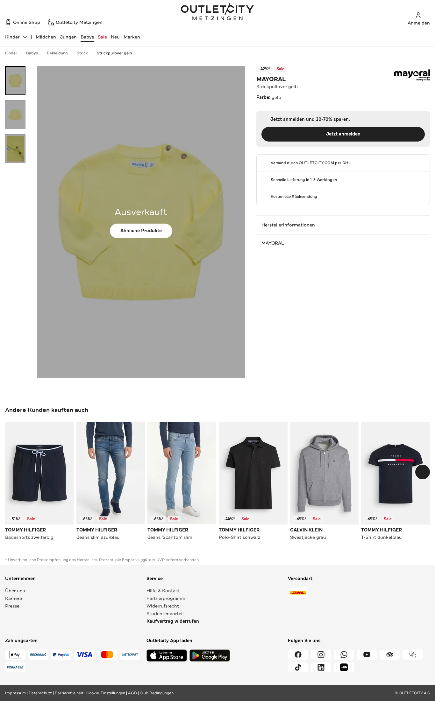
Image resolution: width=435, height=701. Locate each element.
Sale (102, 37)
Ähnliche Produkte (141, 231)
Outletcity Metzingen (217, 12)
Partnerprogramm (165, 598)
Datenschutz (40, 693)
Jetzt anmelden (343, 134)
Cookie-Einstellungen (105, 693)
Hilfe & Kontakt (163, 590)
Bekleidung (57, 53)
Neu (115, 37)
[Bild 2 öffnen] (15, 114)
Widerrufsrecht (162, 606)
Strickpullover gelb (114, 53)
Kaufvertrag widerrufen (172, 621)
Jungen (68, 37)
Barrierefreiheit (69, 693)
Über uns (15, 590)
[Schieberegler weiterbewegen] (422, 472)
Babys (87, 37)
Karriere (13, 598)
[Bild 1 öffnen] (15, 80)
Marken (132, 37)
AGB (132, 693)
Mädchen (46, 37)
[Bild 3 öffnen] (15, 148)
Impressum (15, 693)
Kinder (11, 53)
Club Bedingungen (157, 693)
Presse (12, 606)
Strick (82, 53)
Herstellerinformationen (288, 225)
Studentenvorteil (165, 613)
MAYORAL (271, 79)
